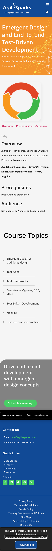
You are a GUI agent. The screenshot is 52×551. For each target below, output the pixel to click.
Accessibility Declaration (26, 521)
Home (5, 56)
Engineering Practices (30, 56)
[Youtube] (24, 482)
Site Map (26, 517)
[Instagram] (31, 482)
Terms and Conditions (26, 505)
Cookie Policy (26, 509)
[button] (47, 12)
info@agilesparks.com (23, 437)
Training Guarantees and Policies (26, 513)
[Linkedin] (11, 482)
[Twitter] (18, 482)
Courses (14, 56)
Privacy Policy (26, 501)
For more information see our (26, 537)
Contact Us (26, 525)
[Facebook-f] (5, 482)
